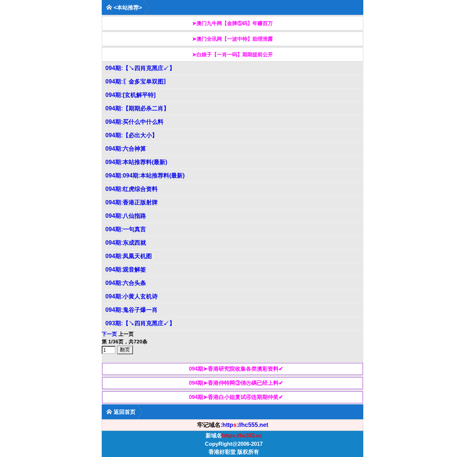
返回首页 (125, 412)
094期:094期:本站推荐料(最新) (145, 175)
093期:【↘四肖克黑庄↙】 (140, 323)
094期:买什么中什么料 (134, 122)
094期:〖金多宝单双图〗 (137, 81)
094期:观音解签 (125, 269)
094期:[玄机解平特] (130, 95)
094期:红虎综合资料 (131, 189)
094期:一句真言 (125, 229)
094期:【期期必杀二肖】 (137, 108)
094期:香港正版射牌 (131, 202)
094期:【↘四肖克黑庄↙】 (140, 68)
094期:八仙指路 (125, 216)
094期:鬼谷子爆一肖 (131, 310)
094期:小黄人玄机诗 (131, 296)
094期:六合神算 (125, 149)
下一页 (109, 334)
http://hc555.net (245, 425)
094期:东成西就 (125, 243)
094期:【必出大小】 (131, 135)
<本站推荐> (128, 7)
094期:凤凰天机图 (128, 256)
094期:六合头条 (125, 283)
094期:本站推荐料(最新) (136, 162)
